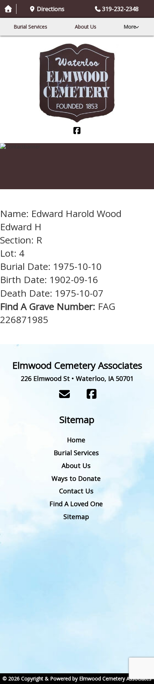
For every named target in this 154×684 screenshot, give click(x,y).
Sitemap (76, 516)
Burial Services (30, 26)
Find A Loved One (76, 503)
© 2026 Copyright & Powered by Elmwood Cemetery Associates (77, 678)
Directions (50, 9)
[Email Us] (64, 394)
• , (77, 378)
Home (76, 440)
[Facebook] (77, 131)
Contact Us (76, 491)
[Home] (77, 83)
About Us (85, 26)
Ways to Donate (76, 478)
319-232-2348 (120, 9)
